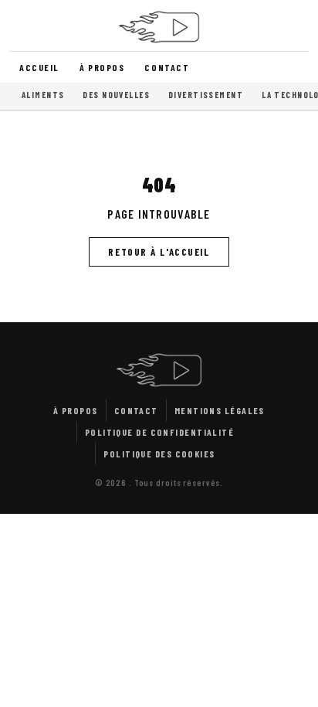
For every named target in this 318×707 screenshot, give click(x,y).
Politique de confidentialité (159, 432)
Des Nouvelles (116, 95)
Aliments (43, 95)
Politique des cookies (159, 453)
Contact (166, 67)
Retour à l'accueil (158, 252)
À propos (102, 67)
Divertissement (205, 95)
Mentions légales (219, 410)
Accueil (39, 67)
